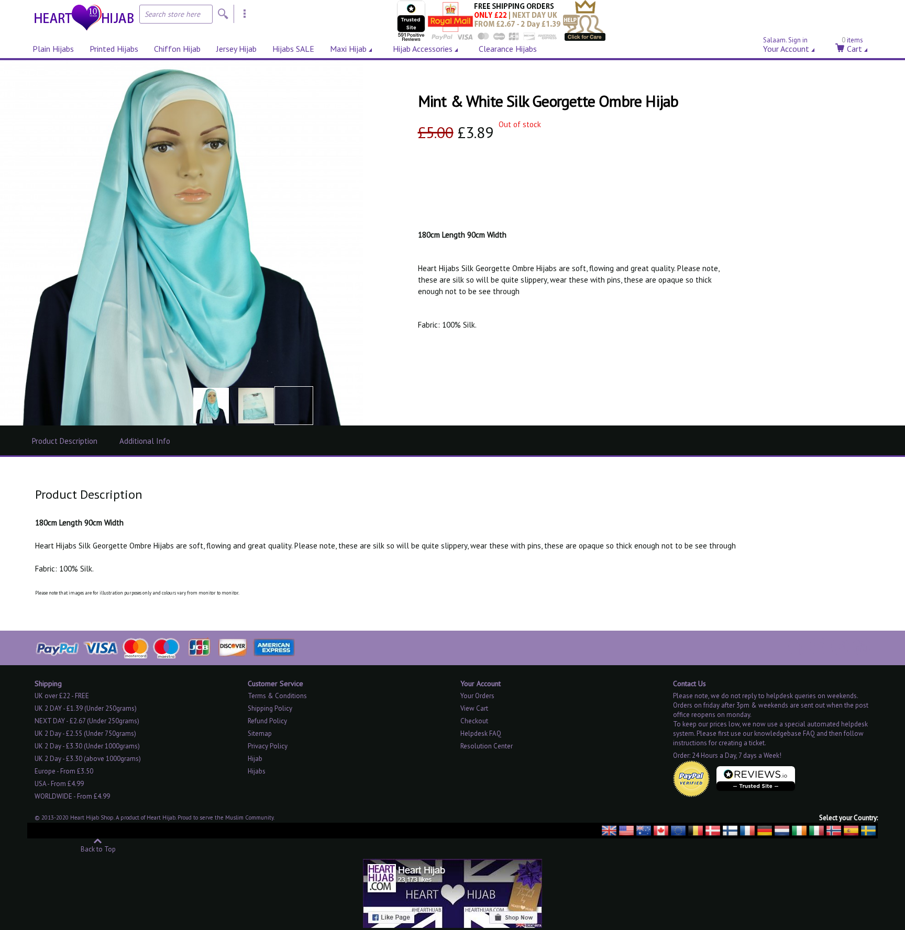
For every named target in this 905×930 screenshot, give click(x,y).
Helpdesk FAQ (480, 733)
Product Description (64, 441)
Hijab (255, 758)
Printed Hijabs (114, 48)
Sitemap (260, 733)
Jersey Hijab (236, 48)
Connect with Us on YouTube (861, 646)
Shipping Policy (270, 708)
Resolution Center (486, 746)
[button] (211, 405)
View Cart (474, 708)
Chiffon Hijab (177, 48)
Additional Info (144, 441)
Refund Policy (267, 720)
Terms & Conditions (277, 695)
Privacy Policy (268, 746)
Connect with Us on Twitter (818, 646)
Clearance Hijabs (508, 48)
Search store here (172, 14)
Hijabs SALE (293, 48)
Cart (852, 47)
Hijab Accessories (422, 48)
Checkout (474, 720)
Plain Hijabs (53, 48)
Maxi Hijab (348, 48)
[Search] (223, 14)
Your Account (786, 47)
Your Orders (477, 695)
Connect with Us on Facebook (797, 646)
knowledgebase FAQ (784, 733)
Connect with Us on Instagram (840, 646)
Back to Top (98, 849)
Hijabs (257, 771)
